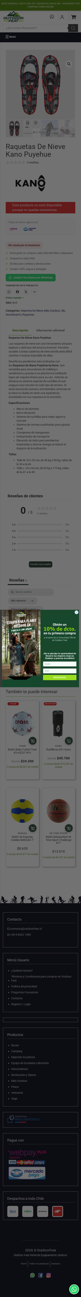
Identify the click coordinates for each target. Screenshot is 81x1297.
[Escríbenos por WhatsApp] (74, 1289)
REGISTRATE (59, 677)
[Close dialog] (76, 612)
